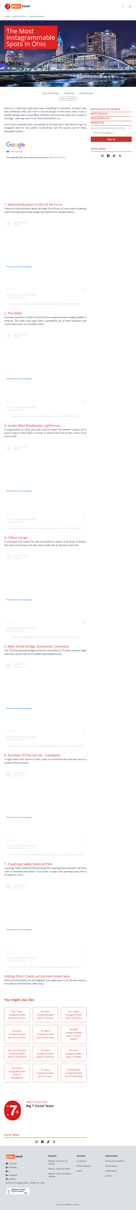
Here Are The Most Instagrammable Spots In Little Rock (17, 1053)
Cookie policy (111, 1171)
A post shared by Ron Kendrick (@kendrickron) (32, 416)
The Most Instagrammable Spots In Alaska (73, 1053)
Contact (108, 1175)
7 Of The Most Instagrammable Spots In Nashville (73, 1073)
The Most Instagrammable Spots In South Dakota (73, 1034)
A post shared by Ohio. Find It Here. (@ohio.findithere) (31, 528)
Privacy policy (111, 1166)
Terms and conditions (114, 1161)
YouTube (12, 1163)
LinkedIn (12, 1179)
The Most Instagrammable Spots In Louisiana (17, 1034)
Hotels (79, 1171)
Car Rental (81, 1161)
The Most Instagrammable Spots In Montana (45, 1034)
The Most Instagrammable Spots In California (45, 1053)
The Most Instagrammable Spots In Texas (45, 1073)
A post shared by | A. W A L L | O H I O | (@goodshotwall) (32, 746)
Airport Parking (83, 1166)
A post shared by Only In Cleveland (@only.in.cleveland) (31, 855)
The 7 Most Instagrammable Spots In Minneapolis (17, 1073)
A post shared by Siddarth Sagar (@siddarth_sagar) (31, 304)
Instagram (12, 1175)
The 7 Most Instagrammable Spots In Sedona (73, 1014)
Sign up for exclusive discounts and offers (108, 128)
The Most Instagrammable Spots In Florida (45, 1014)
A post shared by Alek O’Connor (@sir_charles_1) (32, 637)
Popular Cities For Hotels (59, 1168)
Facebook (12, 1167)
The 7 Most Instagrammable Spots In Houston (17, 1014)
